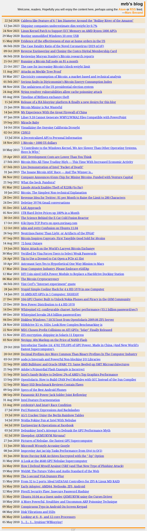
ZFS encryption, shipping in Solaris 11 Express (52, 335)
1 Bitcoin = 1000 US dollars (39, 143)
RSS (133, 9)
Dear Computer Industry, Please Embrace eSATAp (55, 269)
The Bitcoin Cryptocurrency (40, 279)
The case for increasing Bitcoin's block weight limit (55, 66)
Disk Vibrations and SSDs (38, 512)
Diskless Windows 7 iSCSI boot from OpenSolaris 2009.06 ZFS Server (67, 320)
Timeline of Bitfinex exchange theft (45, 97)
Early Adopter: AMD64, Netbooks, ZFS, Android (53, 486)
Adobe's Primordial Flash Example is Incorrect (53, 369)
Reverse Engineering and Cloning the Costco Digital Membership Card (69, 51)
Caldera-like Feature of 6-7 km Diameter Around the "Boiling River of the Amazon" (77, 21)
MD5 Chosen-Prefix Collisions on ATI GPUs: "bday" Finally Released (66, 330)
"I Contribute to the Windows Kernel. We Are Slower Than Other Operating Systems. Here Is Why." (79, 150)
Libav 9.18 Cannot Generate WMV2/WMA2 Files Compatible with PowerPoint (73, 117)
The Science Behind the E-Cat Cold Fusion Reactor (55, 218)
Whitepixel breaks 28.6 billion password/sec (51, 315)
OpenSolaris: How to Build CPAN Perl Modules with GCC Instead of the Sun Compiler (78, 379)
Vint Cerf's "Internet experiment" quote (48, 284)
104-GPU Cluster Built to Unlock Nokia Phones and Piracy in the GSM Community (76, 299)
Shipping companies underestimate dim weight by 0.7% (59, 26)
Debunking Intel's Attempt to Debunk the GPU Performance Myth (65, 430)
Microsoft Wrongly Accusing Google (45, 446)
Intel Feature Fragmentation (40, 400)
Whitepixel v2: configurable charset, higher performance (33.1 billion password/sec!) (79, 309)
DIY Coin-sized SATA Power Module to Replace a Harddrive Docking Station (72, 274)
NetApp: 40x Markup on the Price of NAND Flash (54, 340)
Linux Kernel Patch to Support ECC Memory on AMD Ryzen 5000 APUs (69, 31)
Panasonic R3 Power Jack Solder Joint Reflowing (54, 395)
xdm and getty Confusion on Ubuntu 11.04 (49, 228)
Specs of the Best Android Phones (43, 390)
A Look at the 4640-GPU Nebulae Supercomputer (54, 461)
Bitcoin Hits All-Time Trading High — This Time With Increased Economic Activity (77, 162)
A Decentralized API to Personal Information (51, 138)
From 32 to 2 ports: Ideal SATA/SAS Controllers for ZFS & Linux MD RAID (70, 481)
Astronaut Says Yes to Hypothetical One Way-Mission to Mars (62, 264)
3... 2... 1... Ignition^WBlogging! (42, 522)
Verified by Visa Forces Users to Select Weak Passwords (58, 253)
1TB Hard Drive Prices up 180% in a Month (50, 213)
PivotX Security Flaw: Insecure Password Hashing (55, 491)
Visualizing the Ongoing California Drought (50, 127)
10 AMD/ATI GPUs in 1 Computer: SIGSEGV (50, 294)
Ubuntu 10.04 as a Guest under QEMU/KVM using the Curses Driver (66, 497)
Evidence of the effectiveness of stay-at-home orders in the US (63, 41)
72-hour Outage (31, 243)
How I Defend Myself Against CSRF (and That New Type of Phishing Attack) (72, 466)
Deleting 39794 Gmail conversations (45, 203)
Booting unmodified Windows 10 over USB (50, 36)
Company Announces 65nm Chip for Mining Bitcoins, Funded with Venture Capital (77, 177)
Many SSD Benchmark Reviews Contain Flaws (52, 385)
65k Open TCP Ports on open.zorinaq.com (49, 223)
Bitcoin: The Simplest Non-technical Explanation (54, 193)
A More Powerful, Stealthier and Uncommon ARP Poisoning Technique (69, 502)
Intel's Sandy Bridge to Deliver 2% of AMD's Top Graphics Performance (69, 374)
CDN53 (25, 132)
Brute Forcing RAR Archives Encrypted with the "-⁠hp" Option (62, 456)
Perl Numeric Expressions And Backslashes (50, 410)
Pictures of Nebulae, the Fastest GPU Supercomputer (57, 441)
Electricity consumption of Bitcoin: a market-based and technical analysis (71, 77)
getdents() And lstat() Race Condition (46, 405)
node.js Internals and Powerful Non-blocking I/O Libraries (60, 359)
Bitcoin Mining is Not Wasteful (41, 107)
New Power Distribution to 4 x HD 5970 (48, 304)
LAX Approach (31, 208)
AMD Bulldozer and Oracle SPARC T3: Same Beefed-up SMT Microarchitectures (75, 364)
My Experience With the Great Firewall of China (54, 112)
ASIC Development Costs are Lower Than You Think (56, 157)
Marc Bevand (134, 12)
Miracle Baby (30, 122)
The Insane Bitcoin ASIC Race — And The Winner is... (57, 172)
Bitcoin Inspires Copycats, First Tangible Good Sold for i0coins (63, 238)
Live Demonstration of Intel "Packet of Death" (52, 167)
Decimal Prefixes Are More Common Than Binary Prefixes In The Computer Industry (79, 354)
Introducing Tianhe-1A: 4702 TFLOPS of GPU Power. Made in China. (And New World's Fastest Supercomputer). (80, 347)
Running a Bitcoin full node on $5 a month (49, 61)
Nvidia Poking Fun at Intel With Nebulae (48, 420)
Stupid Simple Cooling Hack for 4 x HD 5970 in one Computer (62, 289)
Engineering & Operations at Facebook (47, 425)
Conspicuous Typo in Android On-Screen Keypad (54, 507)
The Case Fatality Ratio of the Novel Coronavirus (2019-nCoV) (62, 46)
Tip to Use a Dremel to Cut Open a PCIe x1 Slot (52, 258)
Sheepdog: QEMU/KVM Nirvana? (43, 435)
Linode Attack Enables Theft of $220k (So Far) (52, 187)
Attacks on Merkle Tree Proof (41, 72)
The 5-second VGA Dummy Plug (42, 476)
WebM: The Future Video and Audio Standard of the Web (60, 471)
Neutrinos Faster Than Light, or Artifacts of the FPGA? (57, 233)
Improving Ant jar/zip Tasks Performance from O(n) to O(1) (61, 451)
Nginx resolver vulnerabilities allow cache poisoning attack (61, 92)
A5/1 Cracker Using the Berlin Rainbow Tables (52, 415)
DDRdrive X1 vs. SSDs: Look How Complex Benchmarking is (61, 325)
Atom (122, 9)
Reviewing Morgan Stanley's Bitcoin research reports (57, 56)
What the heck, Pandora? (38, 182)
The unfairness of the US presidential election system (57, 87)
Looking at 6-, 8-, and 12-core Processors (48, 517)
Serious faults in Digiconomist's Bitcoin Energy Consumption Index (66, 82)
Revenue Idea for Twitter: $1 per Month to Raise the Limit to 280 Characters (73, 198)
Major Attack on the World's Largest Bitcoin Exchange (58, 248)
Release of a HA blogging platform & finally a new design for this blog (68, 102)
